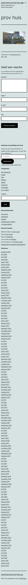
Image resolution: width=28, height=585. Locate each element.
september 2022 (6, 366)
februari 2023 (5, 354)
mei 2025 (4, 285)
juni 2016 (4, 553)
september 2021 (6, 395)
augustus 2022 (5, 369)
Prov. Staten (5, 190)
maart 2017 (4, 530)
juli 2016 (3, 550)
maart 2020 (5, 438)
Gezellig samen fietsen (8, 222)
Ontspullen (4, 217)
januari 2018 (5, 504)
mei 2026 (4, 257)
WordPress (22, 578)
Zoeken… (4, 194)
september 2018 (6, 484)
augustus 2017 (5, 517)
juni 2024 (4, 313)
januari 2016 (5, 565)
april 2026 (4, 259)
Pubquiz (3, 219)
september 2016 (6, 545)
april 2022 (4, 377)
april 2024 (4, 318)
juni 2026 (4, 254)
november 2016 (6, 540)
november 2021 (6, 389)
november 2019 (6, 448)
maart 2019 (4, 469)
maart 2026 (5, 262)
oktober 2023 (5, 333)
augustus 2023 (5, 338)
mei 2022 (4, 374)
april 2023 (4, 349)
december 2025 (6, 270)
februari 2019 (5, 471)
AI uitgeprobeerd (6, 224)
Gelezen (3, 180)
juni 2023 (4, 344)
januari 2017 (5, 535)
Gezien (3, 182)
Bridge (3, 175)
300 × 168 (4, 56)
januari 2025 (5, 295)
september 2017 (6, 514)
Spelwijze (10, 237)
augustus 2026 (5, 252)
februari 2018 (5, 502)
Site (2, 114)
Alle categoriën (6, 172)
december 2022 (6, 359)
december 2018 (6, 476)
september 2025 (6, 275)
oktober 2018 (5, 481)
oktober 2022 (5, 364)
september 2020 (6, 425)
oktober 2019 (5, 451)
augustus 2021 (5, 397)
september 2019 (6, 453)
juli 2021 (3, 400)
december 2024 (6, 298)
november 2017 (6, 509)
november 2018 (6, 479)
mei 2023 (4, 346)
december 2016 (6, 537)
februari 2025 (5, 293)
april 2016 (4, 558)
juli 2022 (3, 372)
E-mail (3, 105)
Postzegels (4, 187)
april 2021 (4, 407)
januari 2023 (5, 356)
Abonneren (7, 161)
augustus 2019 (5, 456)
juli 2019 (3, 458)
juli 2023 (3, 341)
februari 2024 (5, 323)
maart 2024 (5, 321)
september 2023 (6, 336)
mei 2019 (4, 463)
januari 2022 (5, 384)
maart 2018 (4, 499)
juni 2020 (4, 430)
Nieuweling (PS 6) (15, 54)
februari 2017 (5, 532)
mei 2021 (4, 405)
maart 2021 (4, 410)
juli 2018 (3, 489)
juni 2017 (4, 522)
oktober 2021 (5, 392)
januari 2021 (5, 415)
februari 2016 (5, 563)
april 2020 (4, 435)
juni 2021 (4, 402)
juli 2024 (3, 310)
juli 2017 (3, 520)
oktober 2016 (5, 543)
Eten (2, 177)
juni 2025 (4, 282)
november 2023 (6, 331)
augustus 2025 (5, 277)
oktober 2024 (5, 303)
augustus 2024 (6, 308)
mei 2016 (4, 555)
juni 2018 (4, 492)
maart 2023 (5, 351)
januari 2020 (5, 443)
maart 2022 (5, 379)
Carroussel (4, 214)
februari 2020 (5, 441)
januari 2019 (5, 474)
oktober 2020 (5, 423)
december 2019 (6, 446)
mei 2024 (4, 316)
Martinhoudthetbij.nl (12, 3)
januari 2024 (5, 326)
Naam (3, 95)
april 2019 (4, 466)
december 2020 (6, 418)
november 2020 (6, 420)
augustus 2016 (5, 548)
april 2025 (4, 287)
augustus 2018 (5, 486)
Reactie (4, 77)
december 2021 (6, 387)
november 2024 (6, 300)
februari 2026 (5, 264)
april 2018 (4, 497)
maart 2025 (5, 290)
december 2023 (6, 328)
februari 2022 (5, 382)
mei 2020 (4, 433)
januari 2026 (5, 267)
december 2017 (6, 507)
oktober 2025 (5, 272)
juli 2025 (3, 280)
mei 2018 (4, 494)
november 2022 (6, 361)
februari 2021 (5, 412)
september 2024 (6, 305)
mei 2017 (4, 525)
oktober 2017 (5, 512)
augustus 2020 (5, 428)
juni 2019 (4, 461)
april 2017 (4, 527)
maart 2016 (4, 560)
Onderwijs (4, 185)
